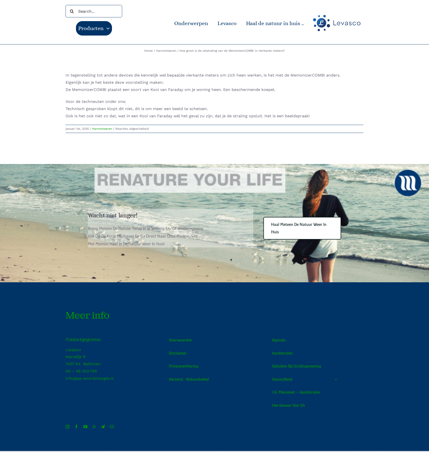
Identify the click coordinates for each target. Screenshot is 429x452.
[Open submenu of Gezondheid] (334, 379)
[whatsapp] (94, 427)
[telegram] (103, 427)
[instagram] (68, 427)
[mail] (112, 427)
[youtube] (85, 427)
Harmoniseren (102, 128)
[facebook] (76, 427)
